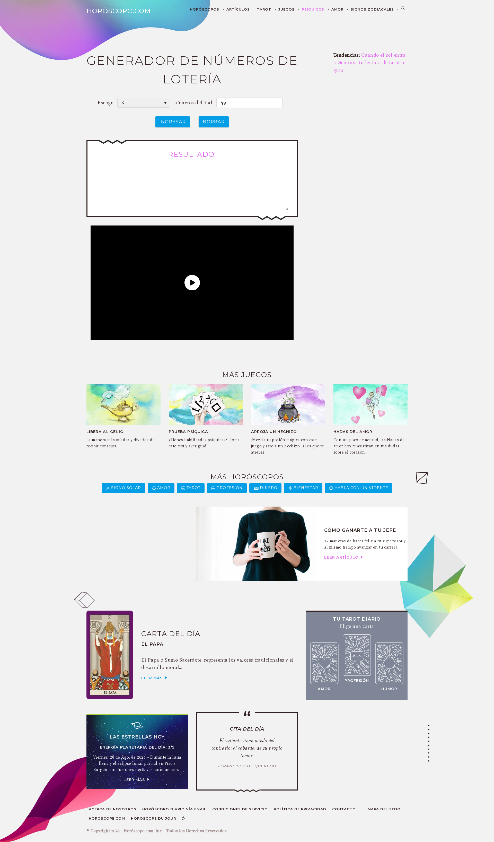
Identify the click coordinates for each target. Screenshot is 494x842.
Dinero (268, 487)
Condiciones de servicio (240, 809)
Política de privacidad (300, 809)
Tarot (264, 9)
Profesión (230, 487)
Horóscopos (204, 9)
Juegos (286, 9)
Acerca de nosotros (112, 809)
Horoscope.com (107, 818)
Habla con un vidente (361, 487)
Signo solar (126, 487)
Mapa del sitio (384, 809)
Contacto (344, 809)
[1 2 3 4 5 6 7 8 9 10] (143, 103)
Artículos (238, 9)
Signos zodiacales (372, 9)
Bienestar (306, 487)
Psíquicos (313, 9)
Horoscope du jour (153, 818)
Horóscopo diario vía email (174, 809)
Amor (337, 9)
